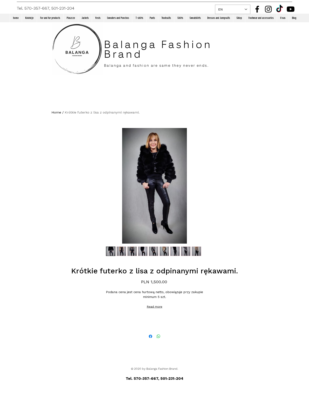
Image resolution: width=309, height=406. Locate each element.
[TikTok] (279, 9)
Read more (154, 306)
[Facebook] (257, 9)
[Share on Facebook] (150, 336)
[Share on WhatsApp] (158, 336)
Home (56, 112)
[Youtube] (290, 9)
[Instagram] (268, 9)
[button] (29, 18)
